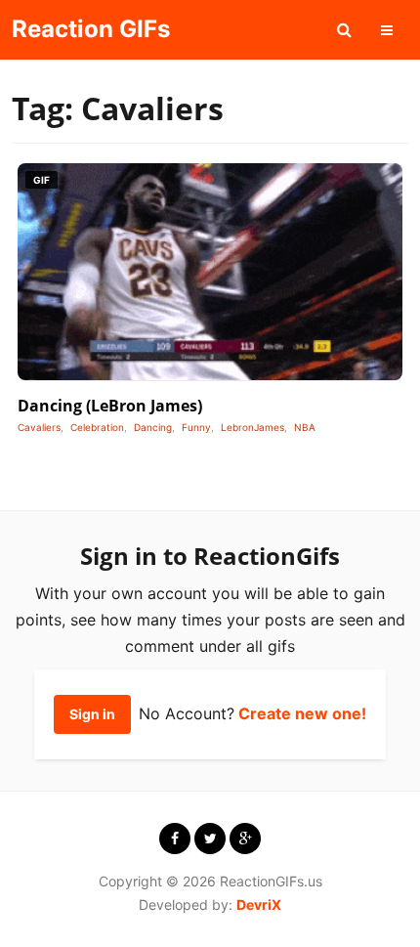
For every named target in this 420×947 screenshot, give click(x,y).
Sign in (92, 714)
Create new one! (302, 713)
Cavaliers (39, 427)
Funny (196, 427)
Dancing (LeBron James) (110, 405)
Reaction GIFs (91, 29)
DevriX (258, 904)
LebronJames (252, 427)
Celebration (97, 427)
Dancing (153, 427)
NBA (304, 427)
